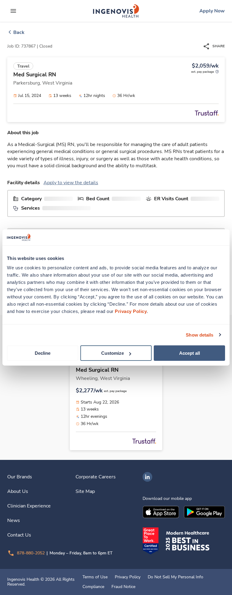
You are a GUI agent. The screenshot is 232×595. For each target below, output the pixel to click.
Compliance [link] (93, 586)
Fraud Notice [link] (123, 586)
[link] (116, 11)
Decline (42, 353)
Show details (199, 334)
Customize (112, 353)
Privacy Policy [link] (127, 577)
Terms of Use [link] (95, 577)
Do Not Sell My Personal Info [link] (175, 577)
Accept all (189, 353)
